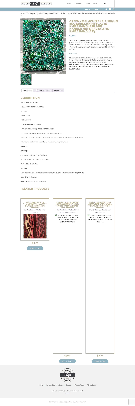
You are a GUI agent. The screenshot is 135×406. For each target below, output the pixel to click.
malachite (97, 66)
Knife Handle (79, 66)
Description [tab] (27, 90)
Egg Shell (85, 64)
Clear (94, 62)
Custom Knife (101, 62)
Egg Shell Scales (42, 13)
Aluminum (88, 62)
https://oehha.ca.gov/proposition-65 (33, 181)
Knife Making (89, 66)
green (106, 64)
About (88, 3)
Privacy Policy (91, 385)
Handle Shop (78, 3)
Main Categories (31, 13)
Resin (78, 69)
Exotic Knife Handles (96, 64)
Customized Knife (75, 64)
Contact (95, 3)
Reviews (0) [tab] (58, 90)
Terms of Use (79, 385)
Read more (35, 248)
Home (69, 3)
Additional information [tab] (42, 90)
